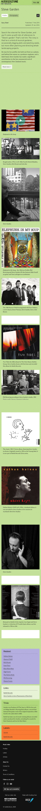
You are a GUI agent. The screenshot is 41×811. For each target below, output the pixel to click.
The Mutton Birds (9, 675)
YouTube (11, 784)
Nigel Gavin (7, 672)
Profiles (5, 748)
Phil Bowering (8, 678)
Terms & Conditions (8, 774)
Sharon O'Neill (8, 659)
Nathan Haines (8, 656)
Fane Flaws (7, 665)
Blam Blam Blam (9, 669)
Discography (14, 15)
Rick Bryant (7, 662)
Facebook (38, 15)
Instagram (7, 784)
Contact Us (6, 766)
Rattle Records (8, 693)
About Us (5, 762)
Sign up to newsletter (13, 789)
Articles (5, 757)
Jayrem (6, 732)
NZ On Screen (10, 799)
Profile (4, 15)
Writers (5, 770)
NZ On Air (30, 800)
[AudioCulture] (9, 3)
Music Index (6, 744)
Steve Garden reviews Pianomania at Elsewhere (18, 696)
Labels (5, 753)
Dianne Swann (8, 681)
